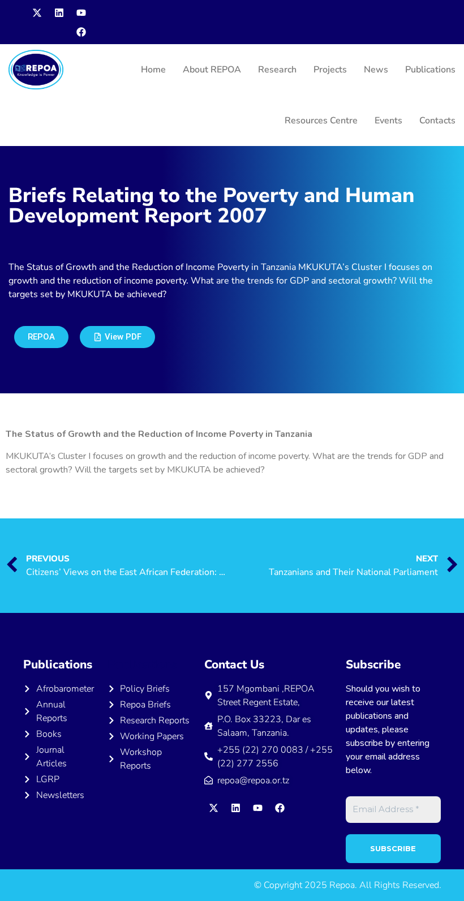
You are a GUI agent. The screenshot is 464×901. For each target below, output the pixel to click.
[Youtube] (81, 12)
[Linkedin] (58, 12)
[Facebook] (81, 31)
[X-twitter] (36, 12)
